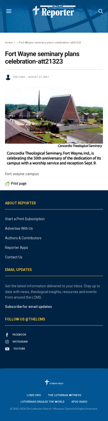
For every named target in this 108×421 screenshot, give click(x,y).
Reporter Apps (16, 248)
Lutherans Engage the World (43, 401)
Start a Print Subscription (25, 219)
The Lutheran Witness (64, 395)
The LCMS (19, 77)
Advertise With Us (19, 228)
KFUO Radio (79, 401)
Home (9, 42)
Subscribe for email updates (28, 307)
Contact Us (13, 257)
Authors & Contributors (23, 238)
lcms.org (34, 395)
